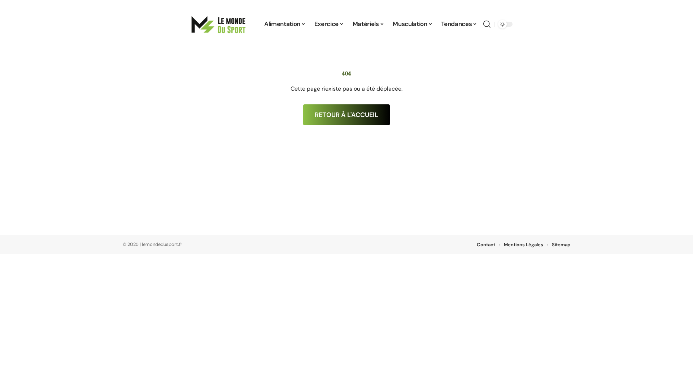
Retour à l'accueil (346, 114)
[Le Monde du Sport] (218, 24)
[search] (487, 24)
